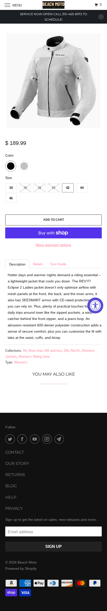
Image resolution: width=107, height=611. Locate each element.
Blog (11, 485)
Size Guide (58, 264)
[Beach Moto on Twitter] (11, 439)
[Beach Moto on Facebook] (23, 439)
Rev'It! (75, 350)
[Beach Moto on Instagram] (48, 439)
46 (11, 198)
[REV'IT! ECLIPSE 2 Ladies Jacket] (53, 81)
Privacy (14, 508)
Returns (15, 474)
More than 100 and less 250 (49, 350)
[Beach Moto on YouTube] (35, 439)
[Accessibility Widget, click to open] (95, 305)
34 (11, 188)
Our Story (17, 463)
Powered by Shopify (21, 568)
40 (53, 188)
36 (25, 188)
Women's (20, 362)
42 (67, 188)
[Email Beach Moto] (60, 439)
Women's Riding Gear (34, 356)
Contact (14, 452)
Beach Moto (27, 562)
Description (17, 264)
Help (10, 497)
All (25, 350)
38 (39, 188)
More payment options (53, 245)
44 (82, 188)
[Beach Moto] (53, 5)
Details (38, 264)
